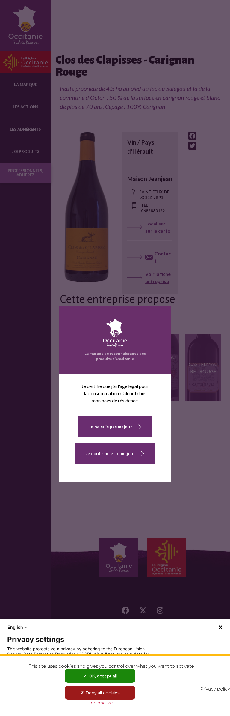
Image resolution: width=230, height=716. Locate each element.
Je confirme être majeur (110, 453)
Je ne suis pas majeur (110, 426)
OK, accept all (102, 676)
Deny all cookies (101, 692)
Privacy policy (215, 689)
